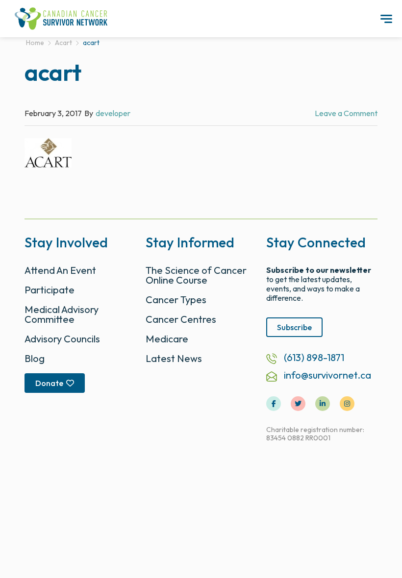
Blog (35, 358)
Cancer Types (176, 299)
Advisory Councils (62, 339)
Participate (50, 290)
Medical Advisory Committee (62, 314)
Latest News (174, 358)
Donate (49, 383)
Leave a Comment (346, 113)
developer (113, 113)
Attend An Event (60, 270)
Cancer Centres (181, 319)
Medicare (167, 339)
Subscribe (294, 327)
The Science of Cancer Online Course (196, 275)
